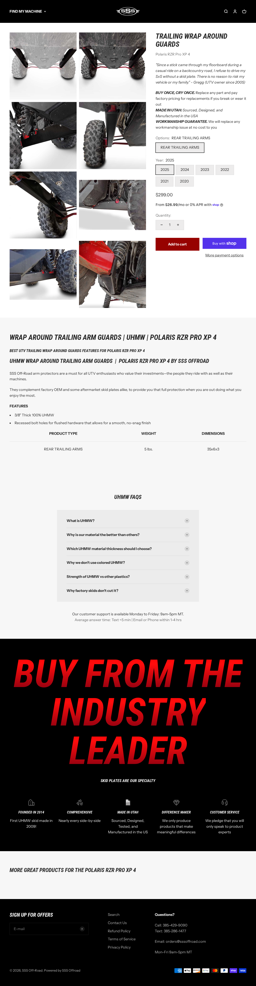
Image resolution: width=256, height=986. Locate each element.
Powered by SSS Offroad (62, 970)
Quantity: (163, 215)
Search (114, 914)
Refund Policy (119, 931)
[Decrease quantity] (161, 225)
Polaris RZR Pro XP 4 (173, 54)
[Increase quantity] (178, 225)
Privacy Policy (119, 947)
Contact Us (117, 923)
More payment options (224, 255)
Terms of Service (122, 939)
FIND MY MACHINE (26, 11)
